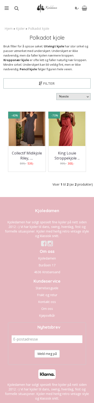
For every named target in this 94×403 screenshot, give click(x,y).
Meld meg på (47, 354)
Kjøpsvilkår (47, 315)
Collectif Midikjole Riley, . (27, 156)
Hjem (9, 28)
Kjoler (20, 28)
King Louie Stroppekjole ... (67, 156)
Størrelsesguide (47, 288)
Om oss (47, 308)
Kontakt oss (47, 302)
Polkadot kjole (38, 28)
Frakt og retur (47, 295)
